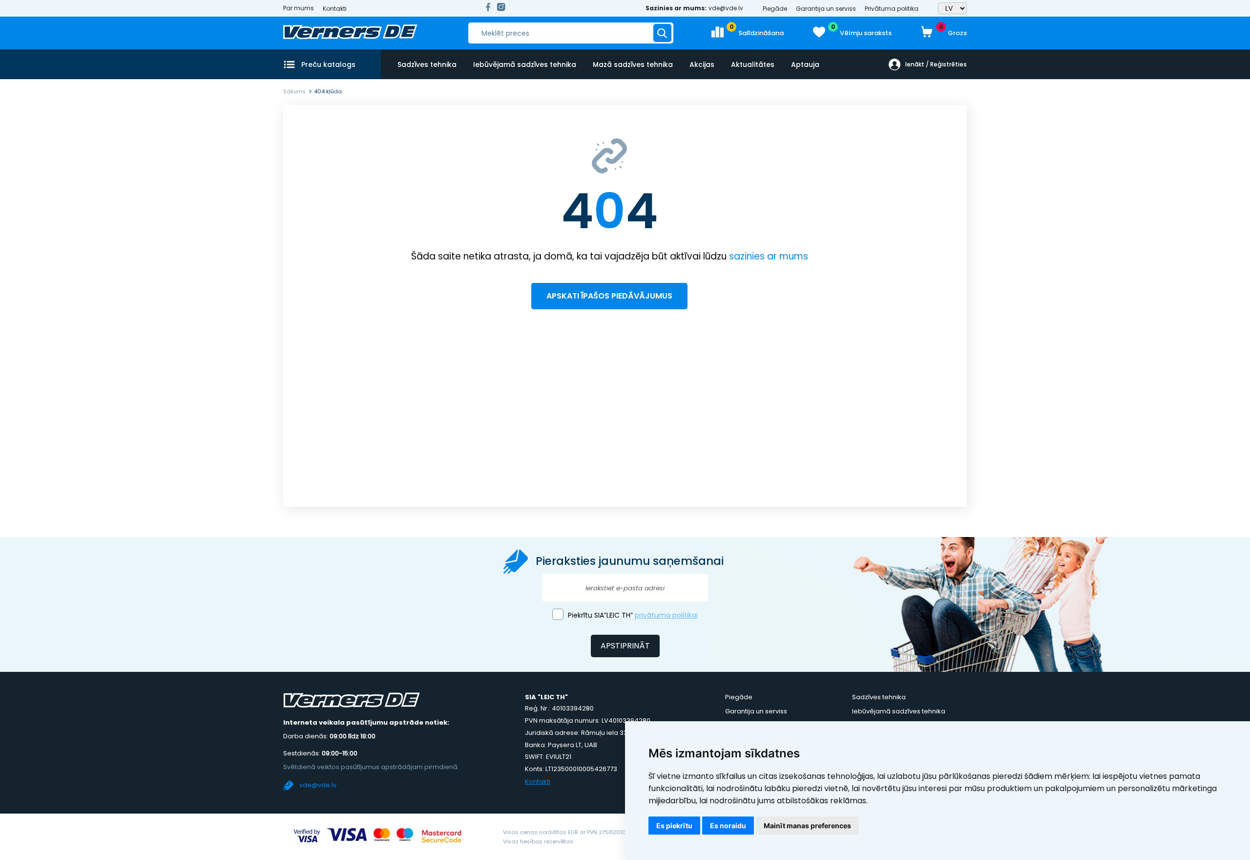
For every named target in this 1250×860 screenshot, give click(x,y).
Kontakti (335, 8)
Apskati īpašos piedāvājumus (609, 295)
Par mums (298, 8)
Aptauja (805, 64)
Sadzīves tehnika (427, 64)
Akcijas (701, 64)
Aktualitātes (752, 64)
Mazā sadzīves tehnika (633, 64)
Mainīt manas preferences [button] (807, 825)
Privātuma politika (891, 8)
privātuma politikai (666, 615)
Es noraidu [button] (728, 825)
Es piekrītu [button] (674, 825)
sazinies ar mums (768, 256)
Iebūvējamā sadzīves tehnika (524, 64)
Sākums (294, 91)
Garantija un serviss (826, 8)
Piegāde (775, 8)
